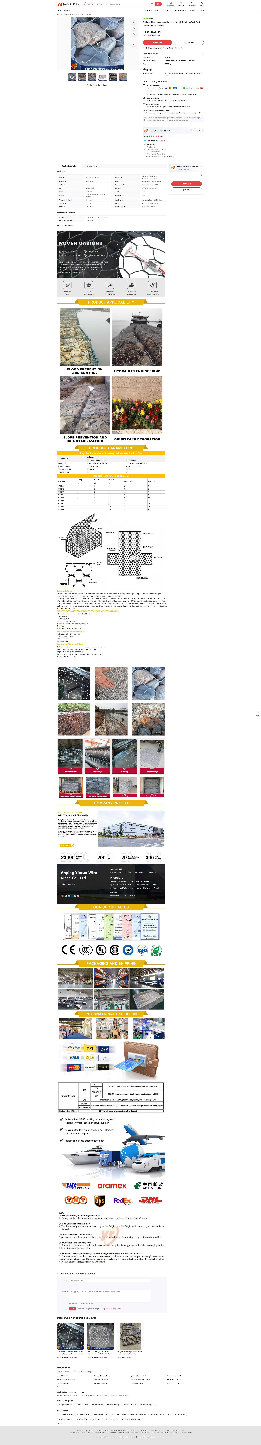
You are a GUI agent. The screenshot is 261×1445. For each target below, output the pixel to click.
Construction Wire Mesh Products (141, 1379)
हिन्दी (158, 1432)
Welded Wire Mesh (63, 1376)
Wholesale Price (133, 1430)
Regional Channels (154, 1430)
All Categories (64, 10)
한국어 (147, 1432)
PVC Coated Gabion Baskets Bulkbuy (129, 1419)
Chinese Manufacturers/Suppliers (106, 1430)
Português (96, 1432)
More (59, 1423)
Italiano (120, 1432)
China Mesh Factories (65, 1414)
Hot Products (80, 1430)
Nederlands (134, 1432)
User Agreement (142, 1437)
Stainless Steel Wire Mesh (102, 1376)
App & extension (179, 10)
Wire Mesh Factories (83, 1414)
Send (72, 1309)
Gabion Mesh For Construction (159, 1414)
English (83, 1432)
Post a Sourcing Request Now (113, 1309)
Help (167, 10)
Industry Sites (143, 1430)
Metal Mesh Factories (100, 1414)
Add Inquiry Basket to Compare (98, 85)
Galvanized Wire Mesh (101, 1379)
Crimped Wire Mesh (136, 1383)
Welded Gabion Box (130, 1405)
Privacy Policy (161, 1437)
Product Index (166, 1430)
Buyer (157, 10)
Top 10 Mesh (97, 1419)
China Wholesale (122, 1430)
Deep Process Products (174, 1383)
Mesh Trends (110, 1419)
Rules (202, 10)
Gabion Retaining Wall (147, 1405)
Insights (182, 1430)
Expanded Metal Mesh (174, 1376)
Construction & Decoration (70, 14)
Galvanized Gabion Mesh (138, 1414)
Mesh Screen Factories (119, 1414)
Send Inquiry (157, 42)
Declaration (151, 1437)
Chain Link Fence (97, 1405)
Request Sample (180, 48)
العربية (141, 1432)
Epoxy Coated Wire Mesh (138, 1376)
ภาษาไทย (163, 1432)
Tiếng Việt (177, 1432)
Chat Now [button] (190, 42)
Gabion (89, 14)
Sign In (146, 157)
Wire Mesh (82, 14)
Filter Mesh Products (63, 1383)
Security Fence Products (101, 1383)
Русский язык (112, 1432)
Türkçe (170, 1432)
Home (58, 14)
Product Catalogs (86, 1372)
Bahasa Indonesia (187, 1432)
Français (104, 1432)
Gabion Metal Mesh (83, 1419)
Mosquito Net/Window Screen (66, 1379)
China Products (90, 1430)
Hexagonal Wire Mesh (65, 1405)
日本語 (153, 1432)
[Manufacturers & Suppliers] (68, 4)
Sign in (202, 5)
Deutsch (127, 1432)
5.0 (178, 169)
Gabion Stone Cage (113, 1405)
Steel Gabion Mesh (179, 1414)
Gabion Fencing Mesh (65, 1419)
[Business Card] (201, 175)
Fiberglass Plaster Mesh (174, 1379)
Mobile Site (175, 1430)
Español (89, 1432)
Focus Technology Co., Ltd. (117, 1437)
